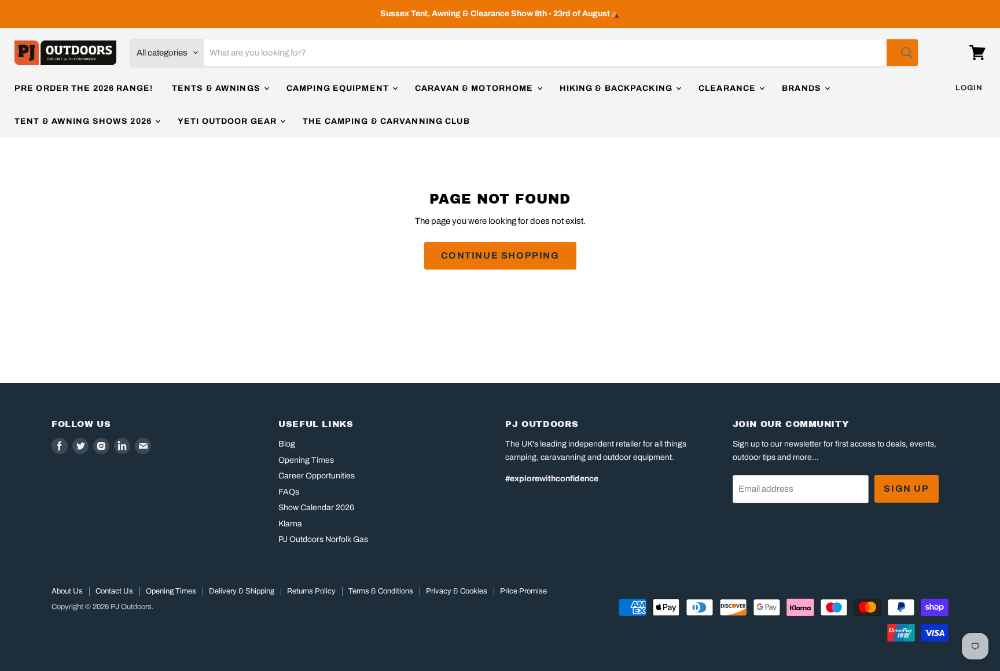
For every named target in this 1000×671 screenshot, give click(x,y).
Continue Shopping (500, 255)
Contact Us (114, 591)
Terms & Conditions (380, 591)
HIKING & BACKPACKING (617, 88)
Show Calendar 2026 (316, 507)
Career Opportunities (316, 475)
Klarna (290, 523)
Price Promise (523, 591)
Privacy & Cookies (456, 591)
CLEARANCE (728, 88)
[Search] (902, 52)
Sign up (906, 488)
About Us (67, 591)
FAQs (288, 492)
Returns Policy (311, 591)
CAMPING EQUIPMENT (338, 88)
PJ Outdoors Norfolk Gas (323, 539)
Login (969, 88)
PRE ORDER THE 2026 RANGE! (83, 88)
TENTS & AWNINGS (217, 88)
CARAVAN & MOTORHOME (475, 88)
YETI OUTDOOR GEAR (228, 121)
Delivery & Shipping (241, 591)
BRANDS (802, 88)
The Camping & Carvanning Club (386, 121)
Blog (286, 444)
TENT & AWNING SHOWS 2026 (84, 121)
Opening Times (306, 460)
